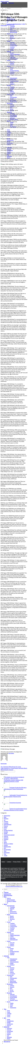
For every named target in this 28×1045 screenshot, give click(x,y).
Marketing (13, 960)
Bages (8, 914)
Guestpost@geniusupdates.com (14, 886)
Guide (8, 1019)
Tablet (11, 1003)
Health (5, 833)
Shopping (9, 112)
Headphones (10, 140)
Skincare (12, 994)
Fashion (12, 63)
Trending (12, 26)
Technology (13, 1007)
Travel (5, 855)
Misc (5, 840)
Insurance (9, 1028)
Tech (5, 851)
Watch (8, 1038)
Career (8, 922)
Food (11, 69)
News (5, 842)
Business (6, 818)
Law (8, 1035)
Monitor (12, 967)
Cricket (12, 48)
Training (9, 1013)
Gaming (6, 832)
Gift (5, 137)
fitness (5, 827)
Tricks (8, 1016)
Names (12, 972)
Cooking (12, 47)
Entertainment (10, 25)
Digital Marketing (15, 935)
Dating (12, 930)
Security (12, 987)
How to (9, 1025)
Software (12, 118)
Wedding (9, 1037)
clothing (6, 821)
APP (11, 910)
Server (11, 109)
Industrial (6, 146)
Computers (13, 925)
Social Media (7, 849)
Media (11, 963)
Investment (10, 1031)
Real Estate (13, 981)
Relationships (7, 846)
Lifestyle (6, 837)
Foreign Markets (14, 70)
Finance (6, 826)
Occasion (12, 973)
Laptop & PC (7, 894)
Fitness (9, 947)
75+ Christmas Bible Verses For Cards (11, 766)
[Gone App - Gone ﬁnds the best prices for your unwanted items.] (7, 3)
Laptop (9, 1034)
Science (12, 985)
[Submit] (7, 10)
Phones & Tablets (8, 843)
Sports (8, 1001)
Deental (9, 932)
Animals (12, 908)
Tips (5, 128)
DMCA (25, 861)
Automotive (7, 815)
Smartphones (13, 995)
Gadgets (12, 953)
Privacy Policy (17, 861)
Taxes (11, 1004)
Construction (13, 926)
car (4, 820)
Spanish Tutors (14, 1000)
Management (13, 78)
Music (11, 970)
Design (12, 933)
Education (12, 938)
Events (8, 60)
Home (3, 861)
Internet (6, 836)
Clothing (12, 923)
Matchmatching (14, 961)
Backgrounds (13, 32)
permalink (11, 753)
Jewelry (9, 152)
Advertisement (11, 899)
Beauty (12, 916)
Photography (13, 97)
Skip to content (5, 1)
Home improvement (9, 835)
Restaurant (10, 103)
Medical (12, 84)
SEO (5, 848)
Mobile (9, 966)
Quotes (6, 845)
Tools (8, 129)
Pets (11, 95)
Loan (8, 957)
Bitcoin (12, 36)
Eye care (12, 942)
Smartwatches (8, 895)
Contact (6, 11)
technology (7, 852)
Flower (12, 948)
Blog (5, 817)
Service (12, 991)
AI (7, 22)
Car (11, 39)
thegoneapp (4, 25)
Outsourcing (10, 975)
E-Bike (12, 936)
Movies (12, 969)
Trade (8, 1012)
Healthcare (10, 1024)
